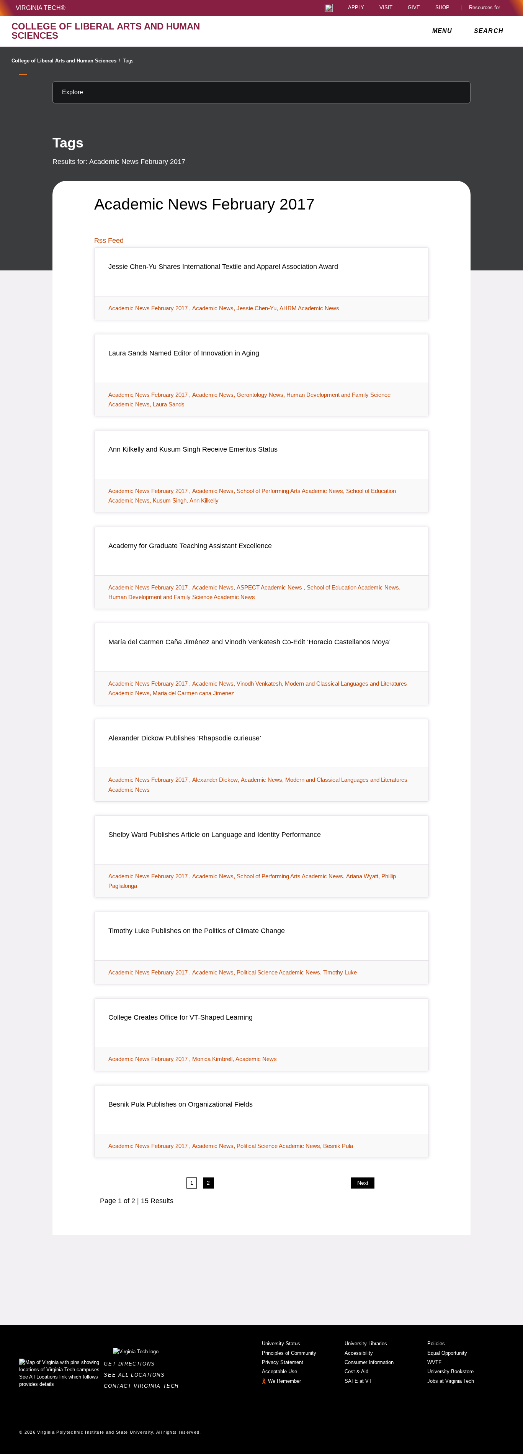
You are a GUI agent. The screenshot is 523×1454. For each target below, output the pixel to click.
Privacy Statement (282, 1362)
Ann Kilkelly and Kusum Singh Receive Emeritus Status (193, 449)
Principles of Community (289, 1353)
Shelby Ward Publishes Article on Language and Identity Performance (214, 834)
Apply (356, 7)
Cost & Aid (356, 1371)
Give (414, 7)
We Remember (284, 1381)
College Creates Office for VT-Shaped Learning (180, 1017)
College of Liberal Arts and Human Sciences (65, 61)
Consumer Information (369, 1362)
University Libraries (366, 1343)
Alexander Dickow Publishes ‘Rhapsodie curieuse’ (184, 738)
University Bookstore (450, 1371)
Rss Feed (109, 240)
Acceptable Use (279, 1371)
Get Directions (131, 1364)
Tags (128, 61)
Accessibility (359, 1353)
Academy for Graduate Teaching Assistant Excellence (190, 546)
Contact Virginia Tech (143, 1386)
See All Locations (136, 1375)
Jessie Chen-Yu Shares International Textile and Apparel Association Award (223, 266)
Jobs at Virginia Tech (450, 1381)
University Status (281, 1343)
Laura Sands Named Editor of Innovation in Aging (183, 353)
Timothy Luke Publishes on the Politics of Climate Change (196, 931)
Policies (436, 1343)
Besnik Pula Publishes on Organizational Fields (180, 1104)
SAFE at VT (358, 1381)
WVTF (434, 1362)
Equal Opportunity (447, 1353)
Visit (385, 7)
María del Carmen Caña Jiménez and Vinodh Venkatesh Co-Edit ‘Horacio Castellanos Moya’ (249, 642)
